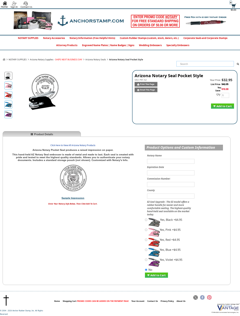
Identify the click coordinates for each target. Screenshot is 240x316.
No (150, 269)
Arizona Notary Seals (95, 59)
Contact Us (26, 6)
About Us (181, 301)
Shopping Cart (96, 301)
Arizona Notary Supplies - (56, 59)
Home (57, 301)
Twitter (195, 297)
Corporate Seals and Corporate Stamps (205, 38)
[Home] (4, 59)
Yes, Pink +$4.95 (170, 230)
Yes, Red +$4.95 (170, 240)
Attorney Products (66, 45)
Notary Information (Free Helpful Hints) (92, 38)
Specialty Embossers (177, 45)
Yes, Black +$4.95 (171, 220)
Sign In (14, 6)
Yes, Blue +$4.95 (170, 250)
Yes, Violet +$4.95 (171, 260)
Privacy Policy (167, 301)
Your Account (137, 301)
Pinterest (209, 297)
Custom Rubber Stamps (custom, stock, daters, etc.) (149, 38)
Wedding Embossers (150, 45)
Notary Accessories (54, 38)
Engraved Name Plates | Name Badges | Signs (108, 45)
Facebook (202, 297)
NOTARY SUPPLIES (28, 38)
